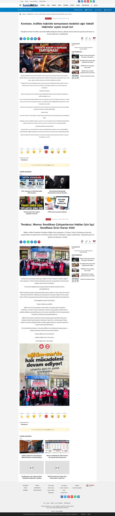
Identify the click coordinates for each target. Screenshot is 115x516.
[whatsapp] (28, 38)
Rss (44, 503)
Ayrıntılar (83, 514)
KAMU (48, 5)
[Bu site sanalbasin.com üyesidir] (90, 485)
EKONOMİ (65, 5)
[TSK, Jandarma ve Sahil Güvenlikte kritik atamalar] (32, 182)
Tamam (88, 514)
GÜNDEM (42, 5)
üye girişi (48, 165)
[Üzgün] (64, 149)
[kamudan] (94, 1)
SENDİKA (54, 5)
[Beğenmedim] (40, 149)
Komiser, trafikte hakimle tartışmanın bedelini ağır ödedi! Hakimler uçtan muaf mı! (53, 14)
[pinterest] (39, 38)
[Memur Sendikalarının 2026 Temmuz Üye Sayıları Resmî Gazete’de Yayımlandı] (57, 446)
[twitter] (24, 38)
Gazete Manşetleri (77, 487)
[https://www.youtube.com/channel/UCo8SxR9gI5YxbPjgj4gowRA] (88, 1)
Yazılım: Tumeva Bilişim (57, 511)
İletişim (26, 1)
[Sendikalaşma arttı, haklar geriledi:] (32, 467)
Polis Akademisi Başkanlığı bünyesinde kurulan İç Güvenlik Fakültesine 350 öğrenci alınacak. (57, 192)
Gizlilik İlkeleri (42, 1)
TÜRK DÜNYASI (85, 5)
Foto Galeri (89, 9)
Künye (21, 1)
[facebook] (21, 38)
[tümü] (91, 5)
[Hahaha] (52, 149)
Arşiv (64, 490)
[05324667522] (91, 1)
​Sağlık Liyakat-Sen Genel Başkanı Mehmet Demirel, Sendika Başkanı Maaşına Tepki (32, 456)
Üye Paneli (108, 9)
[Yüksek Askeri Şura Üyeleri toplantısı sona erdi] (32, 202)
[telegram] (31, 38)
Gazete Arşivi (64, 492)
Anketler (77, 485)
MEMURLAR (30, 14)
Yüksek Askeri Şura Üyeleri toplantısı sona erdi (32, 212)
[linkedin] (35, 38)
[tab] (24, 160)
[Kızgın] (46, 149)
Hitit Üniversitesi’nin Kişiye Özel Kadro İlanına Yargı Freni (57, 477)
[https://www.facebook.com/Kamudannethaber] (79, 1)
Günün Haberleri (64, 487)
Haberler (24, 14)
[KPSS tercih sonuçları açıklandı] (57, 202)
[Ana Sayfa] (20, 14)
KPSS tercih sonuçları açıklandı (57, 212)
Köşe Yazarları (51, 490)
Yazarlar (99, 9)
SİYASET (72, 5)
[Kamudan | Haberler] (30, 5)
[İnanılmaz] (58, 149)
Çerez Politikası (33, 1)
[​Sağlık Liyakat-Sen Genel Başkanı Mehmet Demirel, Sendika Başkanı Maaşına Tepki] (32, 446)
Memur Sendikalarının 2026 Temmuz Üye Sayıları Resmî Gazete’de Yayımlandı (57, 456)
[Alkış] (28, 149)
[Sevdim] (34, 149)
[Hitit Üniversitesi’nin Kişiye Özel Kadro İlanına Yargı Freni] (57, 467)
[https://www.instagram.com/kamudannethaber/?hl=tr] (85, 1)
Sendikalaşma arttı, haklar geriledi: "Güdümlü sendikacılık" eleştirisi (32, 477)
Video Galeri (79, 9)
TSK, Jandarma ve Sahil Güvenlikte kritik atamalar (31, 192)
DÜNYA (59, 5)
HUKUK (78, 5)
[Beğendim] (22, 149)
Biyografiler (51, 492)
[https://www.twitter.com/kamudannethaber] (82, 1)
